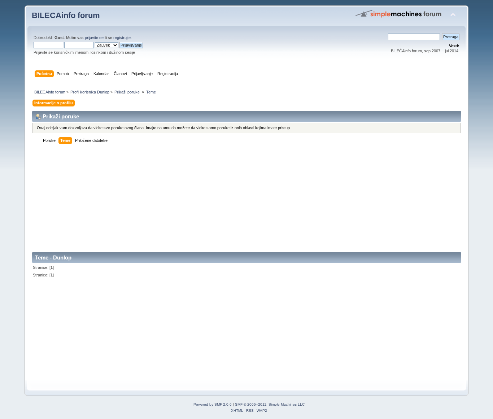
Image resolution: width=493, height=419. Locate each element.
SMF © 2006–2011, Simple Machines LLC (270, 404)
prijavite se (94, 37)
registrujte (122, 37)
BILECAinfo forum (66, 15)
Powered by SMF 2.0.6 (212, 404)
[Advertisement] (246, 201)
